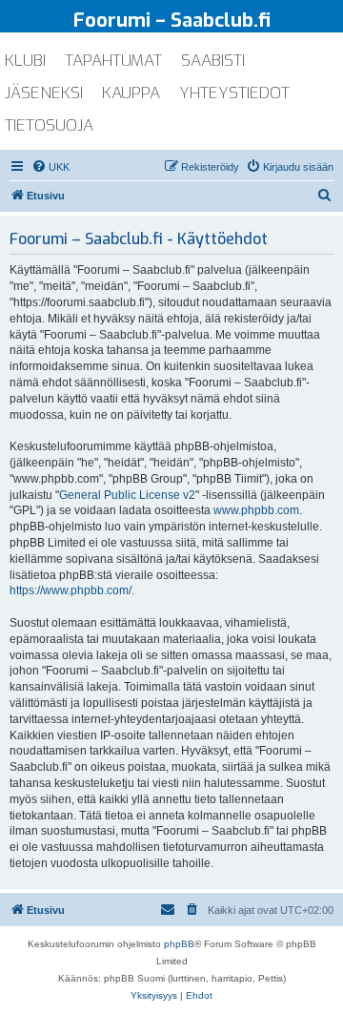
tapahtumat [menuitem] (113, 61)
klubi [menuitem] (25, 61)
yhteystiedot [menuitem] (234, 93)
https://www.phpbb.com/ (70, 590)
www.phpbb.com (256, 510)
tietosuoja (49, 125)
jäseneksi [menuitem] (44, 93)
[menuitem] (50, 166)
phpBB (179, 944)
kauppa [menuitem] (131, 93)
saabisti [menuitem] (213, 61)
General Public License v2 (127, 495)
